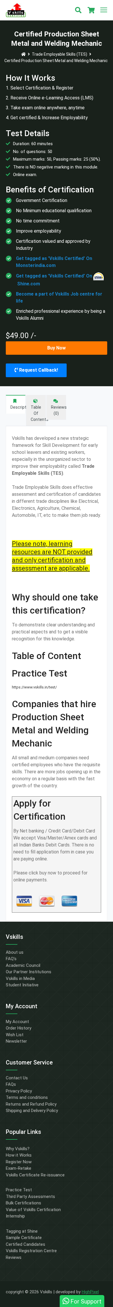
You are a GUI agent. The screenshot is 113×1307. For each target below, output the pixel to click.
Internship (15, 1216)
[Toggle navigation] (103, 10)
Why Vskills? (18, 1148)
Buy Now (56, 348)
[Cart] (91, 10)
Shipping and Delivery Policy (32, 1110)
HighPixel (90, 1291)
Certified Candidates (25, 1244)
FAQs (11, 1084)
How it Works (19, 1155)
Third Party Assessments (30, 1196)
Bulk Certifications (23, 1203)
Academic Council (23, 965)
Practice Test (19, 1189)
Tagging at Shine (22, 1231)
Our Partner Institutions (28, 971)
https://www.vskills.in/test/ (34, 687)
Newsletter (16, 1041)
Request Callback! (38, 370)
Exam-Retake (18, 1168)
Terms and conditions (27, 1097)
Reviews (13, 1257)
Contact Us (17, 1078)
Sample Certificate (24, 1237)
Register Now (19, 1161)
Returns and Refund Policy (31, 1104)
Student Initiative (22, 985)
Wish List (14, 1034)
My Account (17, 1021)
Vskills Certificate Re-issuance (35, 1175)
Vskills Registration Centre (31, 1250)
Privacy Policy (19, 1091)
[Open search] (78, 10)
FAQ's (11, 958)
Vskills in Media (20, 978)
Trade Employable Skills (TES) (59, 54)
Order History (18, 1028)
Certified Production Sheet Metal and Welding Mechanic (56, 60)
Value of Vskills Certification (33, 1209)
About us (14, 952)
